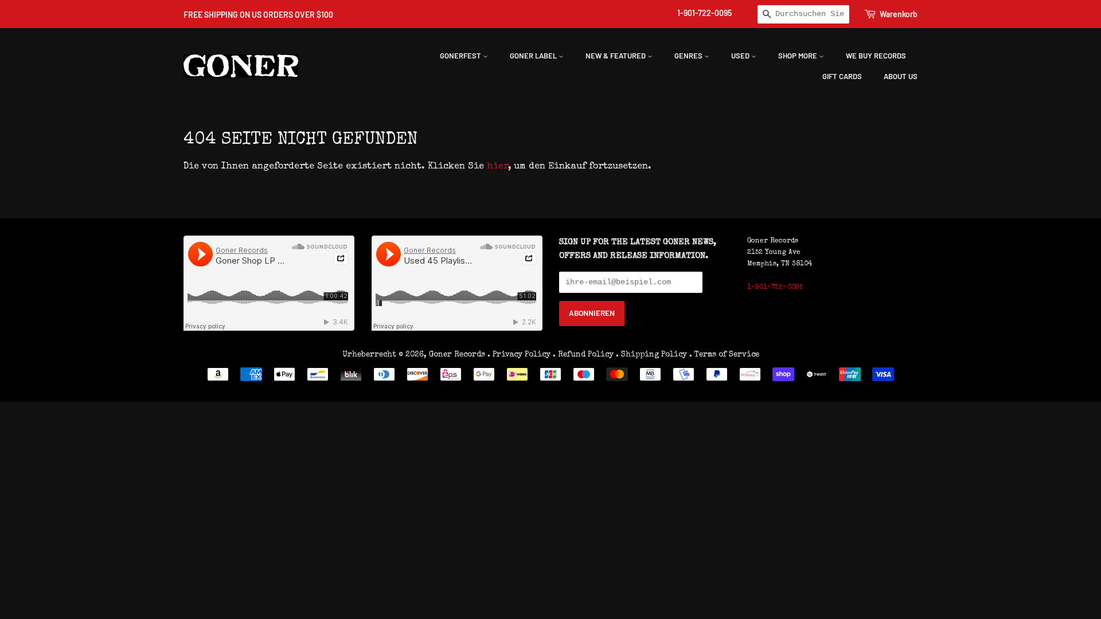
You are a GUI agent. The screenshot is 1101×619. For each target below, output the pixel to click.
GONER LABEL (534, 55)
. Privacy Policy (518, 355)
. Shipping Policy (651, 355)
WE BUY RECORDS (876, 55)
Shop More (798, 55)
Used (741, 55)
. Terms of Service (724, 355)
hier (497, 166)
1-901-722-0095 (704, 13)
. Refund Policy (583, 355)
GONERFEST (461, 55)
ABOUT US (901, 76)
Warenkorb (899, 14)
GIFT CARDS (842, 76)
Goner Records (458, 355)
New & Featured (616, 55)
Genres (689, 55)
